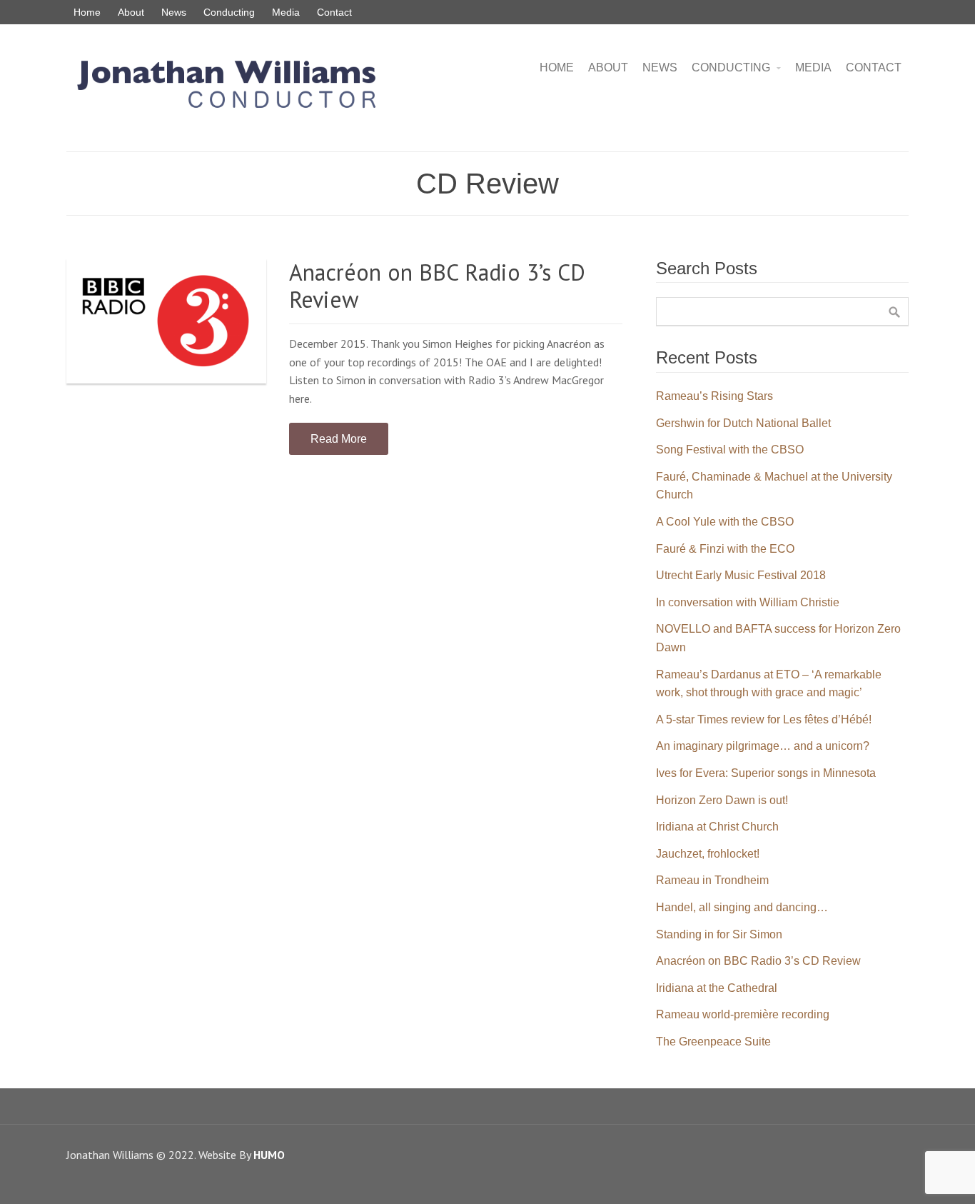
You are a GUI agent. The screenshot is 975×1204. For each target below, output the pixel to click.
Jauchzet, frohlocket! (707, 854)
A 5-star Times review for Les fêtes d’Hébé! (764, 719)
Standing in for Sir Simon (719, 934)
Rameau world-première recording (742, 1014)
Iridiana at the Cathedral (716, 988)
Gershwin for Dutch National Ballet (743, 423)
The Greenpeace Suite (713, 1041)
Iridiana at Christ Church (717, 827)
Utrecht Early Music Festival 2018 (741, 575)
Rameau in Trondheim (712, 880)
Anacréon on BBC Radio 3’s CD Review (437, 285)
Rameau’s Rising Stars (714, 396)
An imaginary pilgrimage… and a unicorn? (762, 746)
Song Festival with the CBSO (730, 449)
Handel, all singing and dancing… (742, 907)
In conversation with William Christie (747, 602)
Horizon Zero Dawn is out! (722, 800)
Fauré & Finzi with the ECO (725, 549)
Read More (338, 439)
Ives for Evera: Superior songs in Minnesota (766, 773)
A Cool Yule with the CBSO (725, 522)
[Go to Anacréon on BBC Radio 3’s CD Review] (166, 321)
